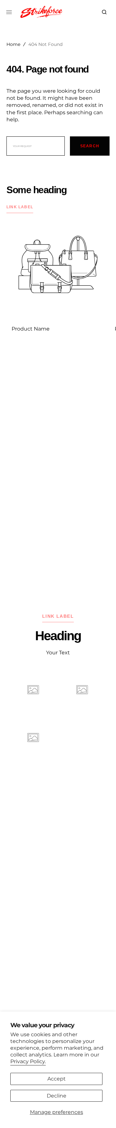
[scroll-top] (101, 1113)
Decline (56, 1096)
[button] (104, 12)
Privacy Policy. (28, 1061)
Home (13, 44)
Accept (56, 1079)
